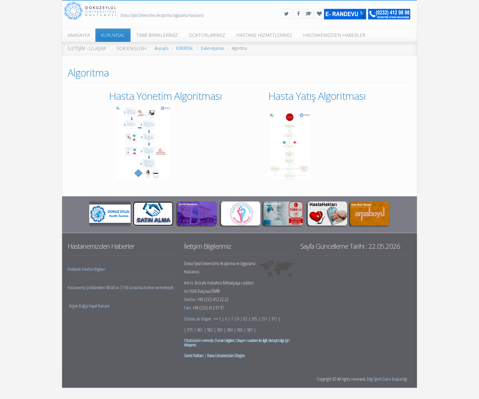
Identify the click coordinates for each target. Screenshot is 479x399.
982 (210, 330)
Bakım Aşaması (212, 48)
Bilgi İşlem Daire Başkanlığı (387, 379)
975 (190, 330)
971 (274, 319)
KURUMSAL (184, 48)
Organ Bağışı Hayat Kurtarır (89, 306)
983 (220, 330)
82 (245, 319)
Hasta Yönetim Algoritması (166, 96)
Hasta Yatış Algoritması (318, 96)
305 (254, 319)
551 (264, 319)
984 (230, 330)
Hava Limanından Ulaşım (226, 355)
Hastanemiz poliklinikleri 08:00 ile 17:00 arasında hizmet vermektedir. (121, 287)
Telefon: (190, 299)
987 (250, 330)
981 (200, 330)
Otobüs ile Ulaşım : (199, 319)
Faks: (188, 307)
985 (240, 330)
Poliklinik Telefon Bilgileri (86, 269)
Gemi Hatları (193, 355)
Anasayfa (162, 48)
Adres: (189, 282)
